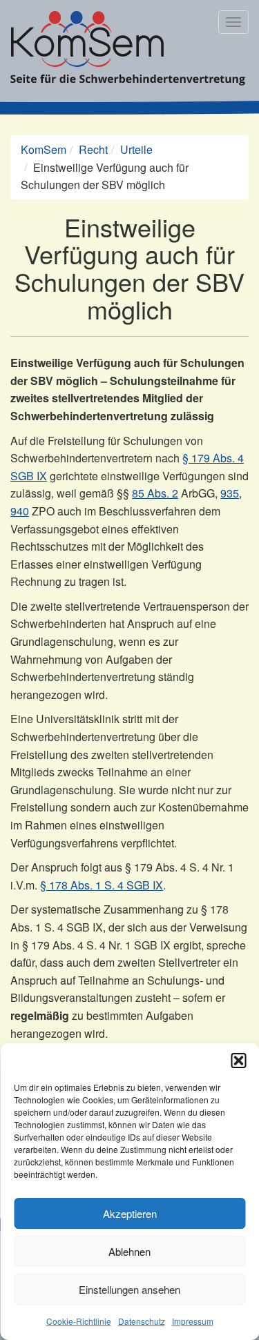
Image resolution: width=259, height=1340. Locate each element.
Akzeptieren (130, 1213)
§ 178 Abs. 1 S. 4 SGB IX (101, 885)
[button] (238, 1060)
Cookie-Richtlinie (78, 1321)
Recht (93, 149)
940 (19, 511)
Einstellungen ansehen (129, 1289)
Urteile (136, 149)
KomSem (43, 149)
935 (229, 493)
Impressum (192, 1321)
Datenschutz (141, 1321)
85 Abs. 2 (155, 493)
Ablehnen (129, 1251)
